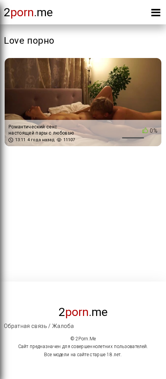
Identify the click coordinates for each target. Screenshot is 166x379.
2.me (28, 12)
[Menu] (155, 14)
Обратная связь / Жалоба (39, 326)
